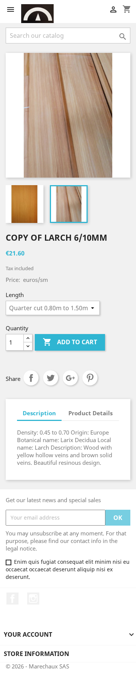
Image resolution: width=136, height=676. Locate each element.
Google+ (70, 377)
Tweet (50, 377)
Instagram (33, 598)
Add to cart (70, 342)
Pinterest (89, 377)
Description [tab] (39, 413)
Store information (36, 654)
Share (31, 377)
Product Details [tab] (90, 413)
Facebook (12, 598)
